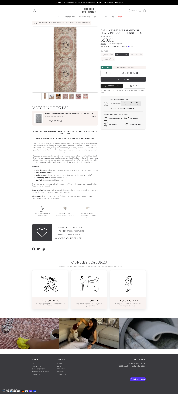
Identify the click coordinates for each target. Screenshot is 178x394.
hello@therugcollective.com (137, 364)
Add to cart (55, 121)
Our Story (60, 363)
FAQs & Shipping (37, 375)
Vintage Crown (43, 23)
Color (96, 17)
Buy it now (123, 79)
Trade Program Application (40, 372)
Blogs (59, 366)
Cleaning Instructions (39, 369)
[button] (133, 10)
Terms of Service (62, 375)
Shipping (103, 44)
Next (95, 59)
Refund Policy (61, 369)
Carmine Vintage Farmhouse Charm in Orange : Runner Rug (70, 23)
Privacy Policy (61, 372)
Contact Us (35, 363)
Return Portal (36, 366)
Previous (34, 59)
